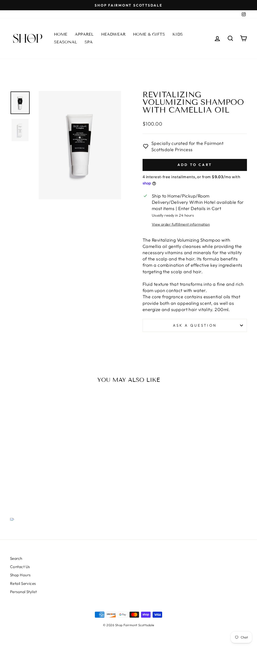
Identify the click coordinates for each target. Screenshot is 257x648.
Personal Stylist (23, 591)
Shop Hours (20, 575)
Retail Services (23, 583)
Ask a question (195, 325)
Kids (177, 34)
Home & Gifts (149, 34)
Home (60, 34)
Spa (89, 42)
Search (16, 558)
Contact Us (20, 566)
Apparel (84, 34)
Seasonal (65, 42)
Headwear (113, 34)
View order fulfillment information (181, 224)
